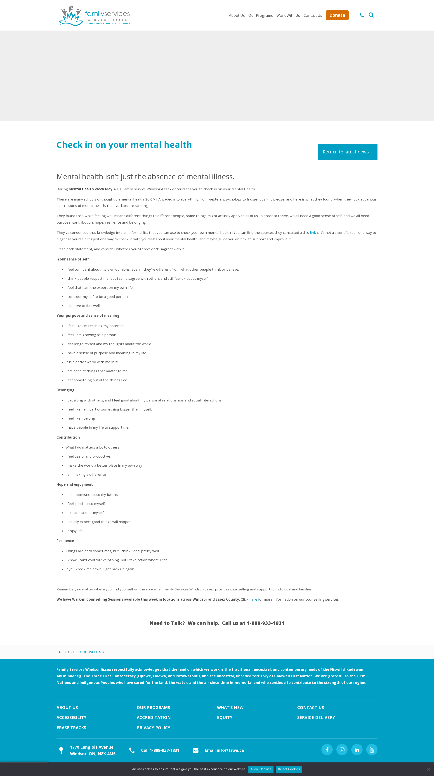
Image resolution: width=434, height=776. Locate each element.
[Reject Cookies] (428, 769)
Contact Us (313, 15)
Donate (337, 15)
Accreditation (154, 717)
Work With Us (288, 15)
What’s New (230, 707)
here (253, 599)
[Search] (371, 15)
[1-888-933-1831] (362, 15)
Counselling (92, 652)
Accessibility (71, 717)
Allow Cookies (261, 769)
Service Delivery (316, 717)
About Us (237, 15)
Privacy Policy (153, 727)
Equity (224, 717)
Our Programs (260, 15)
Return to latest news (346, 152)
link (313, 232)
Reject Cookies (289, 769)
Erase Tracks (71, 727)
